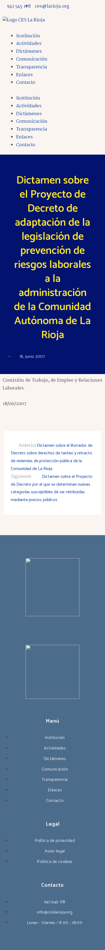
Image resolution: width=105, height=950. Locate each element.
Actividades (28, 43)
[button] (52, 91)
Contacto (25, 82)
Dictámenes (29, 51)
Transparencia (31, 67)
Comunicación (31, 59)
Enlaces (24, 75)
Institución (28, 36)
